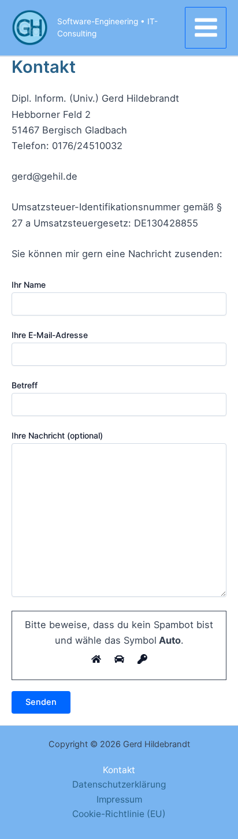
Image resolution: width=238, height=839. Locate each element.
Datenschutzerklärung (119, 784)
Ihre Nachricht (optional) (57, 435)
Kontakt (119, 769)
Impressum (119, 799)
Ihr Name (29, 284)
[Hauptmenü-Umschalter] (205, 28)
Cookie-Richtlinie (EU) (119, 813)
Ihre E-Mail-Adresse (50, 335)
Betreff (25, 385)
